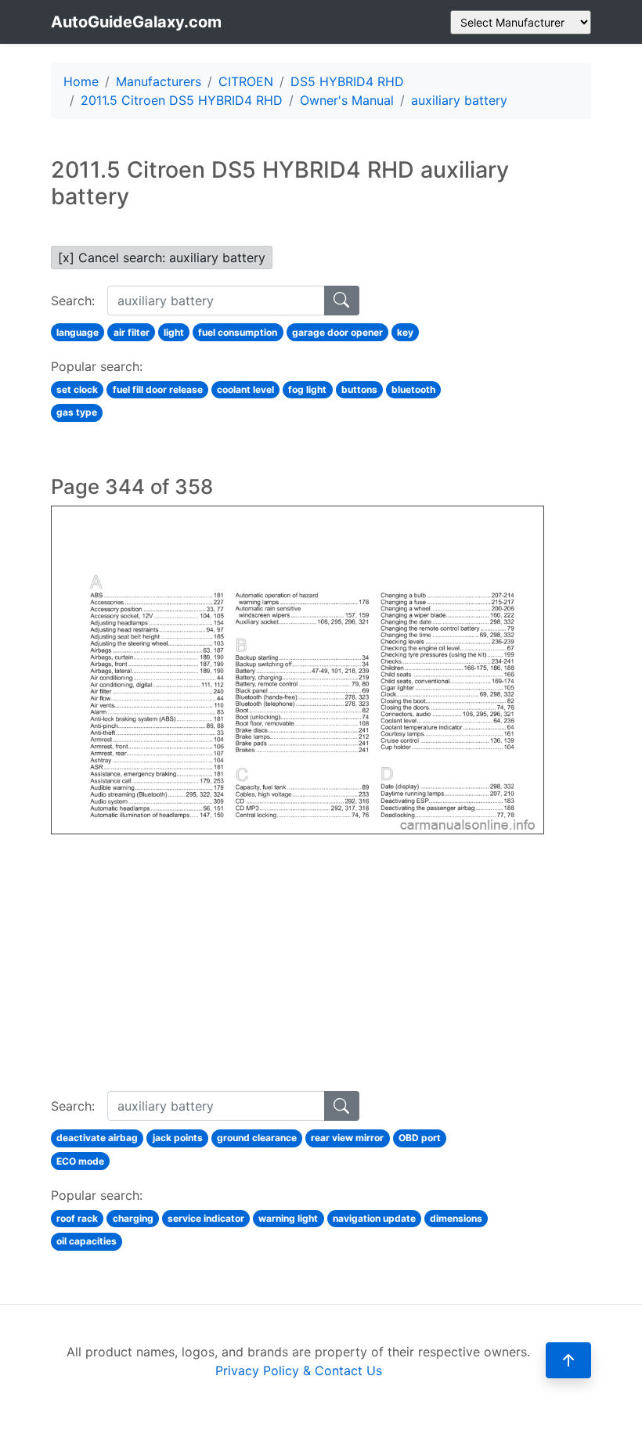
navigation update (374, 1218)
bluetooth (413, 389)
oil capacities (86, 1241)
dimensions (456, 1218)
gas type (76, 412)
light (174, 332)
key (405, 332)
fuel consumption (237, 332)
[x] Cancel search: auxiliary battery (161, 257)
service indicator (206, 1218)
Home (81, 81)
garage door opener (337, 332)
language (77, 332)
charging (133, 1218)
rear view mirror (347, 1137)
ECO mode (80, 1161)
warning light (288, 1218)
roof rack (77, 1218)
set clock (77, 389)
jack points (178, 1137)
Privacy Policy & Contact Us (298, 1370)
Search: (73, 300)
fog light (307, 389)
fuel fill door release (158, 389)
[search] (341, 300)
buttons (359, 389)
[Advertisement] (297, 943)
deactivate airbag (97, 1137)
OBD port (420, 1137)
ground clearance (257, 1137)
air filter (132, 332)
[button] (568, 1360)
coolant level (245, 389)
